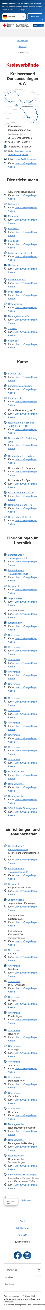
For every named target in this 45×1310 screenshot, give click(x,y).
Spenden (12, 328)
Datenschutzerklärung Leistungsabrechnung (22, 1298)
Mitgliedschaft (15, 291)
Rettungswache (16, 771)
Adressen (27, 1200)
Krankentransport (17, 279)
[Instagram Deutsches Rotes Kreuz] (27, 1255)
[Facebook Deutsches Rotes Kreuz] (18, 1255)
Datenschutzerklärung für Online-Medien (20, 1296)
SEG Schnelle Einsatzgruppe (22, 808)
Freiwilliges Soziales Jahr (20, 253)
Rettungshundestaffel (18, 316)
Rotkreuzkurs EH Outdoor (21, 455)
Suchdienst (13, 340)
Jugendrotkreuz (16, 598)
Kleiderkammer (15, 622)
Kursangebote (15, 398)
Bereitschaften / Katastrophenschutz (18, 556)
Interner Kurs (14, 373)
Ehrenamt (13, 216)
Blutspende (13, 204)
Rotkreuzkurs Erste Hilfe (20, 504)
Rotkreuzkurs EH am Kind (21, 492)
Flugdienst (13, 240)
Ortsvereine (14, 635)
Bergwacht (13, 586)
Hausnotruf (13, 265)
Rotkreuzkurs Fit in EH (19, 517)
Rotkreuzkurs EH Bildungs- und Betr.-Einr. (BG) (21, 424)
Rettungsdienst (15, 303)
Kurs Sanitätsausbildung (20, 385)
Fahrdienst (13, 228)
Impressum (8, 1301)
